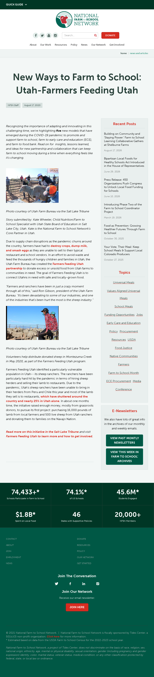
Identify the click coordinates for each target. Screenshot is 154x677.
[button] (33, 45)
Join (8, 551)
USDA (132, 339)
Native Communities (124, 356)
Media (137, 381)
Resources (61, 44)
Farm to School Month (123, 373)
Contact (11, 539)
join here (77, 607)
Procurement (129, 331)
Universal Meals (123, 282)
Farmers (123, 364)
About (10, 545)
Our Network (98, 44)
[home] (77, 21)
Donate (110, 35)
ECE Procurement (118, 381)
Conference (124, 389)
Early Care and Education (123, 323)
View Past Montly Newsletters (124, 440)
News (9, 563)
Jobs (139, 314)
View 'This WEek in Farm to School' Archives (124, 456)
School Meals (124, 306)
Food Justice (123, 348)
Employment (13, 557)
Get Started (84, 563)
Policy (113, 331)
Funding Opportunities (119, 314)
